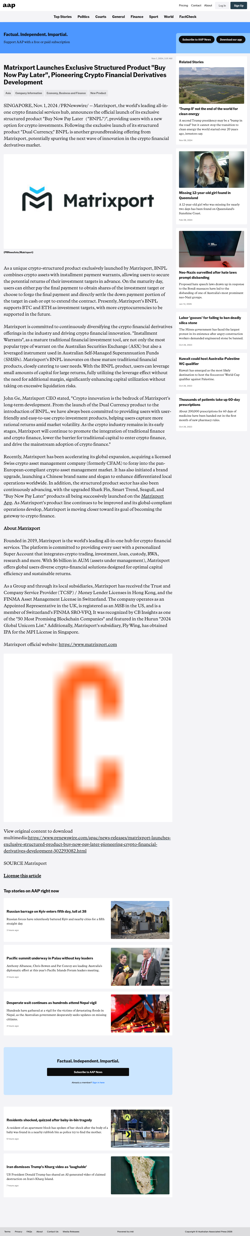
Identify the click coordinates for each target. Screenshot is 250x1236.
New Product (98, 93)
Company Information (28, 93)
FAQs (29, 1231)
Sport (153, 16)
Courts (100, 16)
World (168, 16)
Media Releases (71, 1231)
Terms (7, 1231)
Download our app (231, 39)
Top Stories (63, 16)
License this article (22, 876)
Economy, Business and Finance (66, 93)
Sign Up (238, 5)
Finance (137, 16)
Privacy (18, 1231)
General (118, 16)
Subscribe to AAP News (196, 39)
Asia (8, 93)
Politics (83, 16)
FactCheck (187, 16)
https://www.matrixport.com (88, 644)
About (208, 5)
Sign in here (98, 1082)
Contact (196, 5)
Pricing (183, 5)
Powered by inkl (125, 1231)
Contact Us (52, 1231)
